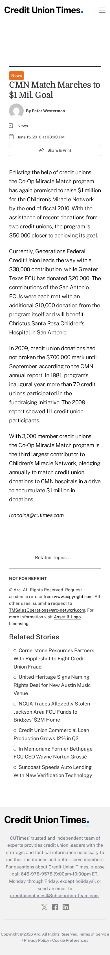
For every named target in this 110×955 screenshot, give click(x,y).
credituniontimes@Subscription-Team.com (54, 895)
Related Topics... (53, 557)
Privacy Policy (36, 940)
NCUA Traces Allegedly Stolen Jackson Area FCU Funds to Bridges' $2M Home (52, 712)
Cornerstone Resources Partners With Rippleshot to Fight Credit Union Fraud (54, 658)
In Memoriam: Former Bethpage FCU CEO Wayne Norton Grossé (53, 753)
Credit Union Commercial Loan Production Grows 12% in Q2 (51, 734)
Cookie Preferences (70, 940)
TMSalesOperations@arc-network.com (47, 610)
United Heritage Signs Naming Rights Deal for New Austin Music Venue (52, 685)
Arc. (37, 934)
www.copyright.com (73, 596)
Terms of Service (94, 934)
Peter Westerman (48, 111)
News (16, 75)
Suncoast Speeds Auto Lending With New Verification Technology (53, 771)
